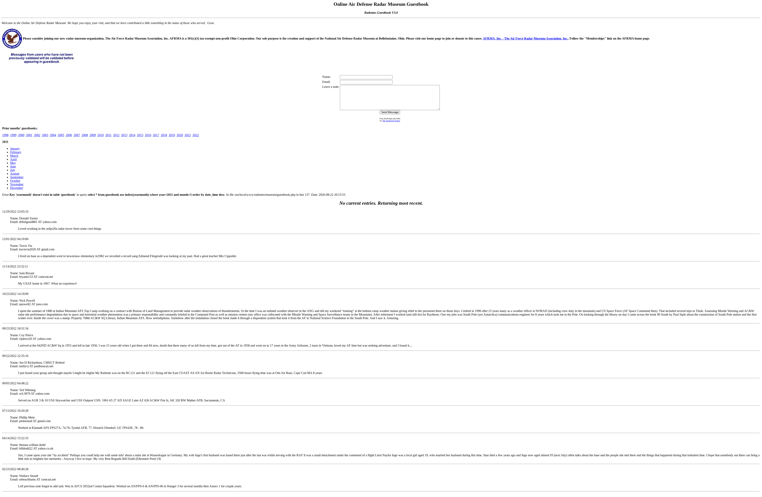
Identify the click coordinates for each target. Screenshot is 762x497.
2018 (164, 135)
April (13, 159)
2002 (37, 135)
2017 (156, 135)
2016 (148, 135)
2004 (53, 135)
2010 (100, 135)
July (12, 170)
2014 (132, 135)
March (14, 155)
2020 (180, 135)
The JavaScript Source (391, 121)
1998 (5, 135)
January (15, 148)
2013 (124, 135)
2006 (69, 135)
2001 (29, 135)
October (15, 180)
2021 (188, 135)
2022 (195, 135)
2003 (45, 135)
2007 (77, 135)
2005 (61, 135)
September (16, 177)
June (13, 166)
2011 (108, 135)
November (16, 184)
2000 (21, 135)
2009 (92, 135)
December (16, 188)
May (13, 163)
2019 (172, 135)
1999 (13, 135)
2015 (140, 135)
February (15, 152)
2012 (116, 135)
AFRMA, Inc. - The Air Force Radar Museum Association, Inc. (525, 38)
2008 (85, 135)
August (14, 173)
